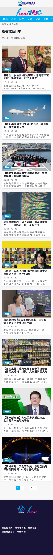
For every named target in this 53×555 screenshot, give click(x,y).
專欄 (7, 411)
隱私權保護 (20, 528)
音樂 (29, 19)
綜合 (7, 69)
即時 (5, 19)
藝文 (21, 19)
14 (30, 488)
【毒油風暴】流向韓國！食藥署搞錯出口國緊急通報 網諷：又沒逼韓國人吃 (25, 370)
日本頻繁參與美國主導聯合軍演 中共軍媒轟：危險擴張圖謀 (25, 174)
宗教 (37, 19)
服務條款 (32, 528)
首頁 (4, 24)
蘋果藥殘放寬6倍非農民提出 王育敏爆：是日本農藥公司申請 (25, 321)
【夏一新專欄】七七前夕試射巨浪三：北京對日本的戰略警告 (25, 419)
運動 (45, 19)
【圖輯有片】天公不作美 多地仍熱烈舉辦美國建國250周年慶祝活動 (25, 468)
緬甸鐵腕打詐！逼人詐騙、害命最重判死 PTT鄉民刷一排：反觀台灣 (25, 223)
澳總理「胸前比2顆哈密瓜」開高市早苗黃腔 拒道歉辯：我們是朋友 (26, 77)
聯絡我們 (21, 532)
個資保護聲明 (8, 532)
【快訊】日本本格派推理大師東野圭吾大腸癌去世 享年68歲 (25, 272)
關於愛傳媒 (7, 528)
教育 (13, 19)
